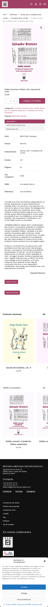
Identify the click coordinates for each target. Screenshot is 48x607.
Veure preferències (24, 599)
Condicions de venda (11, 503)
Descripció (10, 121)
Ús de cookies (11, 604)
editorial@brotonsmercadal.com (17, 487)
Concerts (17, 108)
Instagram (31, 491)
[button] (45, 561)
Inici (4, 15)
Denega (24, 593)
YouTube (19, 491)
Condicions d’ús (37, 604)
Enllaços (6, 521)
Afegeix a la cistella (32, 101)
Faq (4, 517)
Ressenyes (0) (12, 129)
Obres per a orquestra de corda (30, 110)
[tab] (25, 121)
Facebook (7, 491)
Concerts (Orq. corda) (19, 18)
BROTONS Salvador (19, 116)
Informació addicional (15, 125)
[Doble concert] (18, 414)
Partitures (13, 15)
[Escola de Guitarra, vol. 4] (18, 341)
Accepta (24, 587)
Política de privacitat (23, 604)
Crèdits (5, 513)
